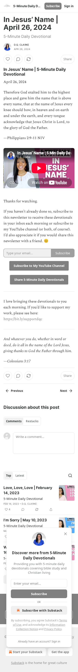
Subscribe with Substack (42, 610)
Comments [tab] (13, 421)
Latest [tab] (19, 475)
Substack (17, 663)
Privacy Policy (53, 629)
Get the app (60, 652)
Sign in (69, 6)
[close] (65, 533)
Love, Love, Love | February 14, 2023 (27, 490)
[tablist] (22, 421)
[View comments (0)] (18, 59)
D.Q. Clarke (21, 44)
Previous (17, 391)
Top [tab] (8, 475)
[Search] (70, 475)
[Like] (7, 59)
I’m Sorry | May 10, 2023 (25, 520)
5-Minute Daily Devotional (23, 498)
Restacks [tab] (32, 421)
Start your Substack (27, 652)
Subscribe (53, 6)
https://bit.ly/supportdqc (22, 319)
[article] (39, 498)
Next (63, 391)
